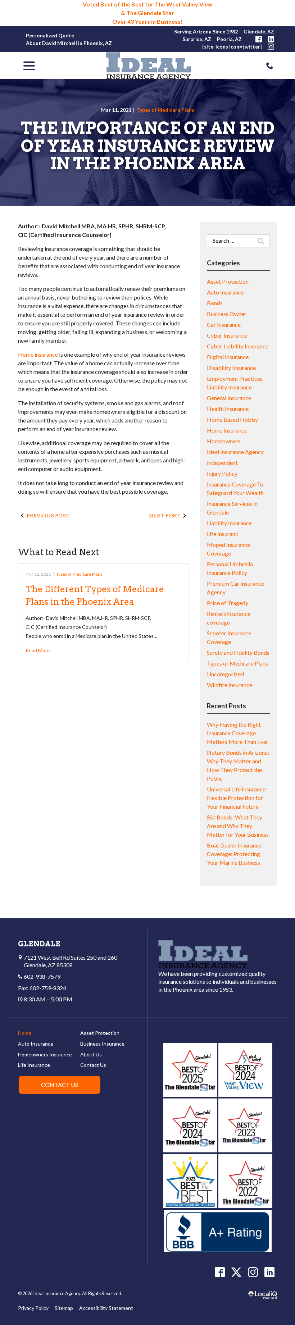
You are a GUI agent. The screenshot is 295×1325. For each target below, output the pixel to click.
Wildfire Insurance (229, 684)
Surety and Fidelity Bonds (238, 652)
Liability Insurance (229, 523)
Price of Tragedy (227, 602)
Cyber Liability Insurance (237, 346)
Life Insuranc (222, 533)
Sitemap (64, 1308)
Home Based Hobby (232, 419)
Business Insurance (102, 1044)
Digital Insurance (228, 356)
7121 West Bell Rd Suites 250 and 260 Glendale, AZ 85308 (70, 961)
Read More (38, 650)
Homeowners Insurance (45, 1054)
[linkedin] (269, 1272)
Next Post (164, 515)
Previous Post (48, 515)
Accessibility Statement (106, 1308)
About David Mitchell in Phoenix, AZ (69, 43)
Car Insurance (224, 324)
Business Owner (226, 313)
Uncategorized (225, 674)
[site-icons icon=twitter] (232, 47)
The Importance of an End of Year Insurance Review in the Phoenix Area (147, 146)
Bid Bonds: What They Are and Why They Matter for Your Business (238, 826)
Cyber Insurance (227, 335)
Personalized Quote (50, 35)
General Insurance (229, 397)
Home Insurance (227, 430)
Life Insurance (34, 1065)
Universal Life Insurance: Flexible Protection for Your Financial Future (237, 798)
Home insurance (38, 354)
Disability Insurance (231, 367)
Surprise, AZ (196, 39)
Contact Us (93, 1065)
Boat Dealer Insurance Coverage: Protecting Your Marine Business (234, 854)
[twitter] (236, 1272)
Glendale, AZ (259, 31)
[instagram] (252, 1272)
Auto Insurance (225, 292)
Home (24, 1033)
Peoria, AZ (229, 39)
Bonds (215, 303)
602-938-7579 (42, 976)
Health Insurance (228, 408)
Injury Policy (222, 473)
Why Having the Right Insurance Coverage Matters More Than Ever (237, 733)
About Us (91, 1054)
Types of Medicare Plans (165, 110)
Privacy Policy (33, 1308)
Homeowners (223, 441)
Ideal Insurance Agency (235, 451)
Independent (222, 462)
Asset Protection (228, 281)
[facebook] (219, 1272)
